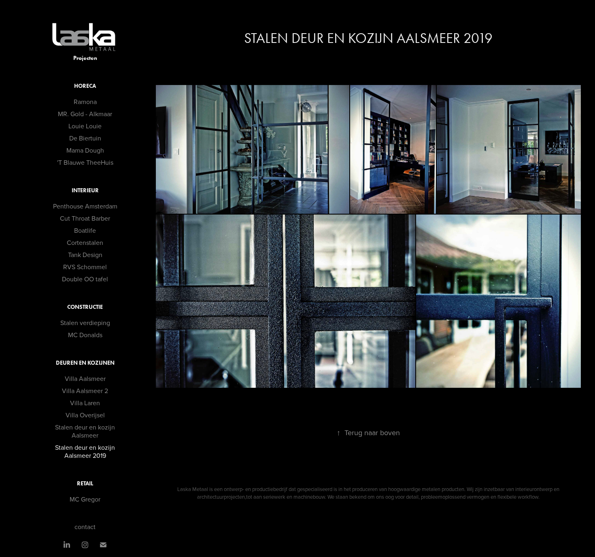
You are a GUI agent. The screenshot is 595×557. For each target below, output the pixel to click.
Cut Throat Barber (85, 218)
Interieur (85, 190)
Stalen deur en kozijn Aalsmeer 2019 (85, 451)
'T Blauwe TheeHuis (85, 162)
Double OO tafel (85, 278)
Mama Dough (85, 150)
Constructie (85, 307)
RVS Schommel (85, 266)
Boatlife (85, 230)
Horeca (85, 86)
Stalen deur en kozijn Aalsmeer (85, 431)
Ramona (85, 101)
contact (85, 526)
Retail (85, 483)
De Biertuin (85, 138)
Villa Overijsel (85, 414)
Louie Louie (85, 125)
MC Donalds (85, 334)
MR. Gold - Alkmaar (85, 113)
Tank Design (85, 254)
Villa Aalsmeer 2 (85, 390)
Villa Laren (85, 402)
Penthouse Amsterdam (85, 206)
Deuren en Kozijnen (85, 362)
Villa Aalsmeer (85, 378)
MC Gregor (85, 499)
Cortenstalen (85, 242)
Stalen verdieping (85, 322)
